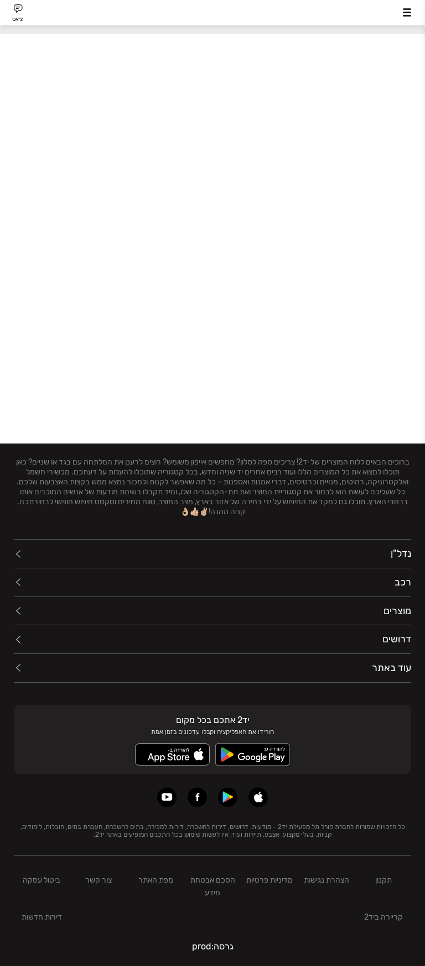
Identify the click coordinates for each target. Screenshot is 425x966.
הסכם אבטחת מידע (212, 886)
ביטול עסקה (41, 880)
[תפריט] (407, 12)
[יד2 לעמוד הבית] (212, 14)
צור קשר (98, 880)
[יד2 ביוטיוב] (167, 797)
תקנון (383, 880)
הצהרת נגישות (326, 880)
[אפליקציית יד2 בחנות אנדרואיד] (227, 797)
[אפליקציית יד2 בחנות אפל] (258, 797)
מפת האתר (155, 880)
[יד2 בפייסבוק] (197, 797)
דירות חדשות (42, 917)
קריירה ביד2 (383, 917)
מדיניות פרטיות (269, 880)
